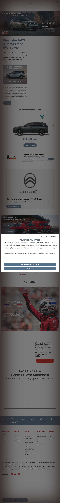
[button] (49, 236)
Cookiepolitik (42, 253)
